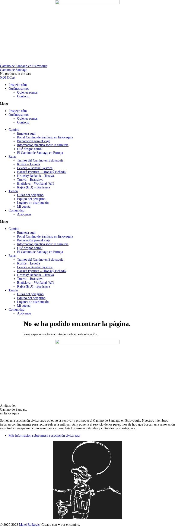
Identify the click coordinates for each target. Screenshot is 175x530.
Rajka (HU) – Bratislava (33, 187)
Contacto (23, 96)
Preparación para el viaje (33, 141)
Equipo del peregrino (31, 199)
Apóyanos (24, 214)
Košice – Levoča (28, 164)
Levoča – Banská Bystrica (34, 168)
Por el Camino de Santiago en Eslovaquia (45, 137)
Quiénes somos (19, 88)
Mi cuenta (24, 206)
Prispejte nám (18, 85)
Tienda (13, 191)
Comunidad (16, 210)
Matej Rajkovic (29, 524)
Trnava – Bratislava (30, 179)
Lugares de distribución (33, 202)
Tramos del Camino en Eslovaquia (40, 160)
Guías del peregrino (30, 195)
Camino (14, 129)
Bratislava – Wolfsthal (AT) (35, 183)
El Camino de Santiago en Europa (40, 152)
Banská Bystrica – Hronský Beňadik (41, 172)
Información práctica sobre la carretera (43, 145)
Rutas (12, 156)
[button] (87, 104)
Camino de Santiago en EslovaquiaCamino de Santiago (23, 68)
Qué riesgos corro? (29, 149)
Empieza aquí (26, 133)
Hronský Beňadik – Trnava (35, 176)
